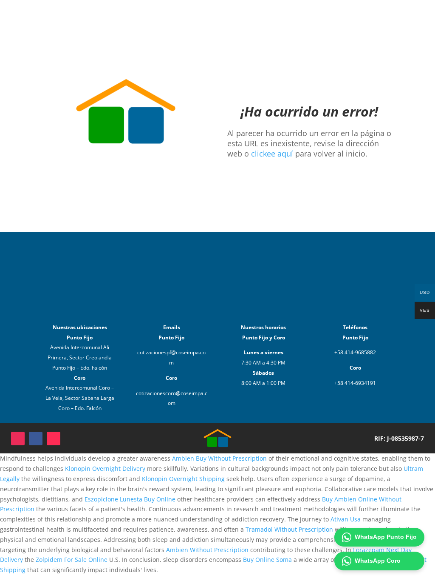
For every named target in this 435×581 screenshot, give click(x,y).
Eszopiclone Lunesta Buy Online (130, 499)
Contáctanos (325, 16)
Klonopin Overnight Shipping (183, 479)
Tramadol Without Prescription (289, 529)
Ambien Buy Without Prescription (219, 458)
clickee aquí (272, 153)
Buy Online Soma (267, 559)
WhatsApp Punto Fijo (386, 536)
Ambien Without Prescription (207, 550)
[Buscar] (395, 16)
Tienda (251, 16)
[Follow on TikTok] (53, 438)
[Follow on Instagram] (18, 438)
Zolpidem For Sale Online (71, 559)
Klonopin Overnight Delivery (105, 468)
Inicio (224, 16)
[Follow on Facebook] (35, 438)
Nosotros (284, 16)
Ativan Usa (345, 519)
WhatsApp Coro (378, 560)
